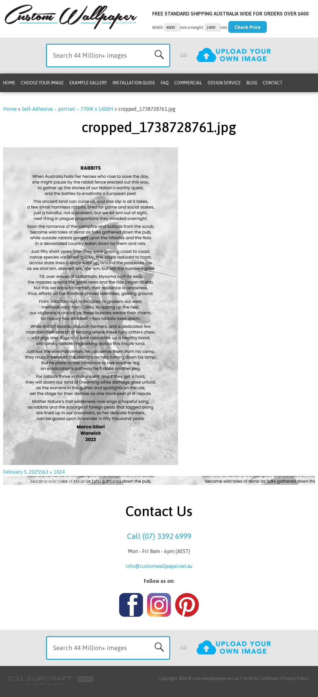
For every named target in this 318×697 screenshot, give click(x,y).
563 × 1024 (52, 472)
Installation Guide (133, 82)
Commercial (188, 82)
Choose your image (42, 82)
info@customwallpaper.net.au (159, 566)
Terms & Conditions (260, 678)
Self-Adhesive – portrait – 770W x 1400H (67, 109)
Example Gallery (88, 82)
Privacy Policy (295, 678)
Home (9, 82)
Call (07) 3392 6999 (159, 536)
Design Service (224, 82)
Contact (273, 82)
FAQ (165, 82)
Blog (251, 82)
